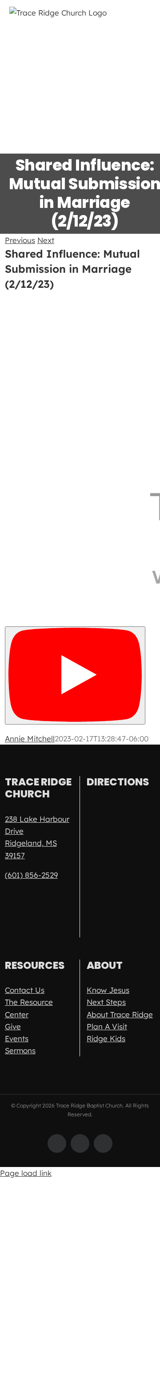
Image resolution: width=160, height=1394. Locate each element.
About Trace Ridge (120, 1014)
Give (13, 1026)
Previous (20, 240)
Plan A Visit (107, 1026)
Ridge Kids (106, 1038)
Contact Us (24, 990)
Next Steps (106, 1002)
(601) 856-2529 (31, 875)
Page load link (26, 1173)
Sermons (20, 1050)
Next (45, 240)
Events (16, 1038)
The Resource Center (29, 1008)
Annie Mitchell (30, 738)
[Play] (75, 675)
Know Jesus (108, 990)
